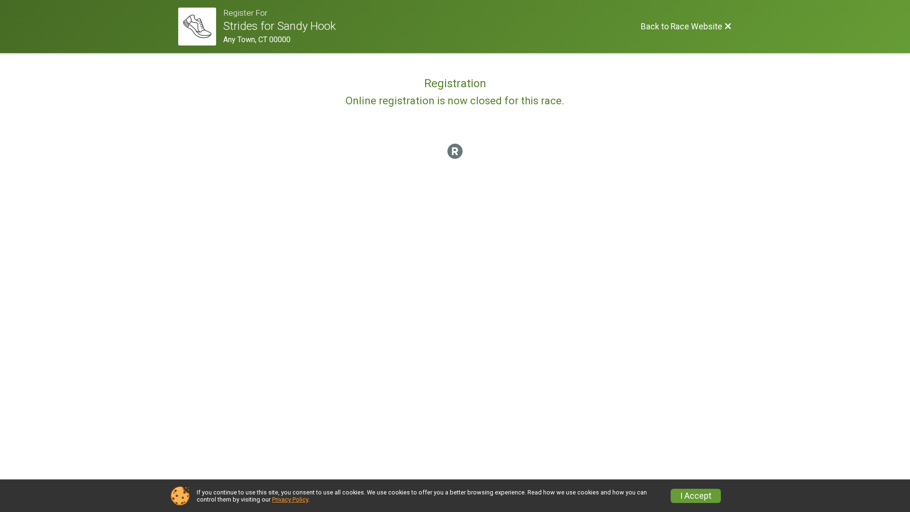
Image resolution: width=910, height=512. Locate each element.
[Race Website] (200, 27)
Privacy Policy (290, 499)
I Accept (695, 496)
